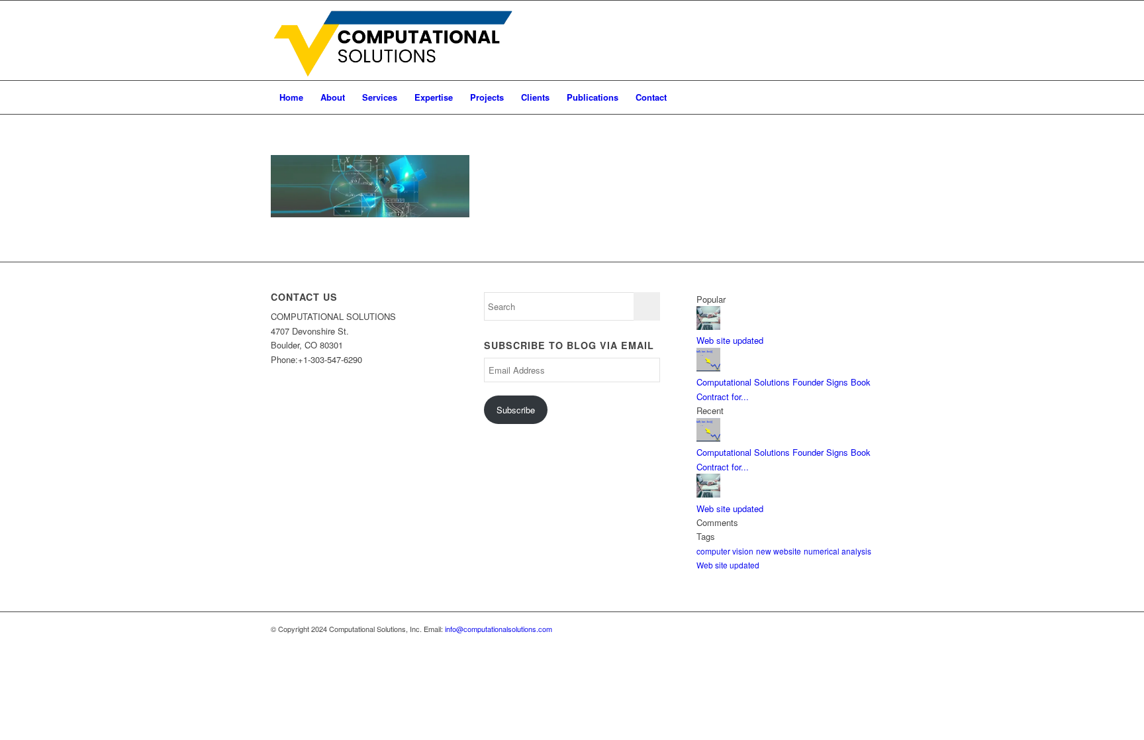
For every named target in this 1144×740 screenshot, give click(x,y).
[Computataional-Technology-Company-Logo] (395, 40)
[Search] (864, 97)
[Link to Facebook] (863, 40)
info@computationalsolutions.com (498, 628)
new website (778, 550)
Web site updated (729, 340)
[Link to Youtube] (843, 40)
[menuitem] (291, 97)
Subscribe (516, 409)
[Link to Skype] (824, 40)
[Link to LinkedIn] (804, 40)
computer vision (724, 550)
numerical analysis (837, 550)
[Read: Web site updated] (708, 326)
